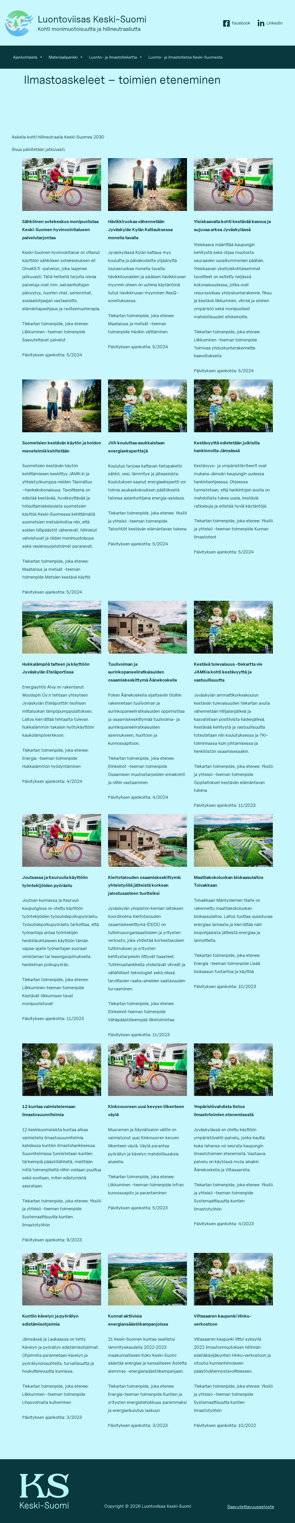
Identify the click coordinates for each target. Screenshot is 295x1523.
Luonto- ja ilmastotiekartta (113, 57)
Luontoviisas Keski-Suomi (92, 19)
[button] (282, 57)
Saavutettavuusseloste (250, 1506)
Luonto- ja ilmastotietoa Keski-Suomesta (185, 57)
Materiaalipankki (63, 57)
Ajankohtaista (25, 57)
